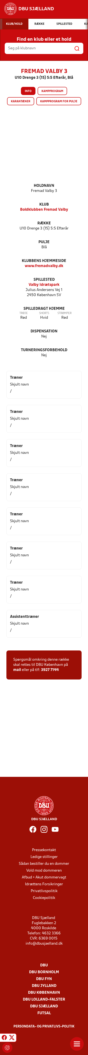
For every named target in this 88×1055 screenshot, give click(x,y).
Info (28, 91)
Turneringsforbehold (44, 350)
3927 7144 (50, 670)
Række (44, 223)
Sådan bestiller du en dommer (44, 864)
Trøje (23, 313)
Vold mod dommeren (44, 870)
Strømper (64, 313)
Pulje (44, 242)
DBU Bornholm (44, 972)
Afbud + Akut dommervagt (44, 877)
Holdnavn (44, 186)
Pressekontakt (44, 850)
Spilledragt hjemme (44, 309)
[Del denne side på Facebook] (4, 1038)
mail (17, 670)
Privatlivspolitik (44, 891)
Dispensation (44, 331)
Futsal (44, 1013)
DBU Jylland (44, 986)
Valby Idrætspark (44, 285)
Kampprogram (52, 91)
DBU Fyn (44, 979)
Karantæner (20, 101)
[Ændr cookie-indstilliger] (7, 1048)
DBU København (44, 993)
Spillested (44, 280)
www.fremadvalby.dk (44, 266)
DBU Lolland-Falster (44, 999)
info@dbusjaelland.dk (44, 943)
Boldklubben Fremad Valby (44, 210)
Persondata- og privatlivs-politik (44, 1026)
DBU (44, 965)
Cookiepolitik (44, 898)
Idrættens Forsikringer (44, 884)
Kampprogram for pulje (58, 101)
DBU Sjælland (44, 1006)
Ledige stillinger (44, 857)
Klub (44, 204)
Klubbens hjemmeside (44, 261)
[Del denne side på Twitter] (12, 1038)
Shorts (44, 313)
